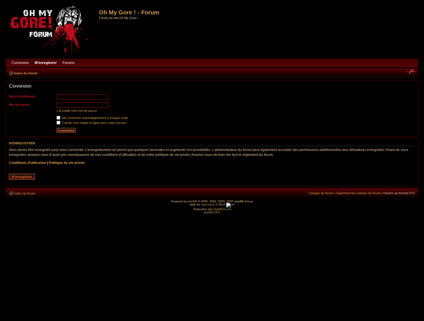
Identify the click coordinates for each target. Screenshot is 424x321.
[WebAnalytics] (230, 204)
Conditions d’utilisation (27, 163)
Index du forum (25, 73)
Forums (68, 63)
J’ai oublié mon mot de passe (77, 110)
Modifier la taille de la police (411, 72)
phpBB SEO (212, 212)
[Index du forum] (53, 31)
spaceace (208, 204)
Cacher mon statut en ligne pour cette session (93, 122)
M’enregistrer (22, 177)
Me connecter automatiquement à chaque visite (94, 118)
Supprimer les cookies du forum (358, 193)
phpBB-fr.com (222, 209)
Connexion (20, 63)
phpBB (192, 201)
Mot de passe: (19, 104)
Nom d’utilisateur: (22, 96)
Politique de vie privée (67, 163)
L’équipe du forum (321, 193)
